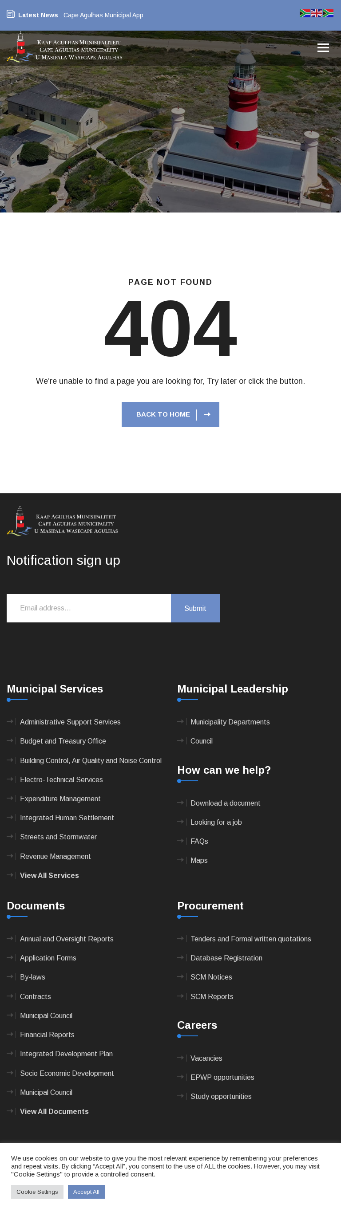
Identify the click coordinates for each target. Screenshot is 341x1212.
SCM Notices (211, 977)
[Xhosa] (328, 12)
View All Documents (54, 1111)
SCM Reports (212, 996)
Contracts (35, 996)
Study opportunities (221, 1096)
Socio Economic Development (67, 1073)
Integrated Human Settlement (67, 818)
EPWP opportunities (222, 1077)
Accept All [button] (86, 1191)
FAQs (199, 841)
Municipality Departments (230, 722)
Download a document (225, 803)
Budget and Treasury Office (63, 741)
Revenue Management (55, 856)
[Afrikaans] (305, 12)
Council (201, 741)
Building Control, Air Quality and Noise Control (91, 760)
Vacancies (206, 1058)
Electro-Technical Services (61, 779)
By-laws (32, 977)
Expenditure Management (60, 799)
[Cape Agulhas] (64, 47)
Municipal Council (46, 1015)
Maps (199, 860)
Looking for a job (216, 822)
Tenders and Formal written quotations (250, 939)
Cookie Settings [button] (37, 1191)
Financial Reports (47, 1035)
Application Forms (48, 958)
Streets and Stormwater (58, 837)
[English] (317, 12)
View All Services (49, 875)
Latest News (38, 15)
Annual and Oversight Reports (67, 939)
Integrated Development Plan (66, 1054)
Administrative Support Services (70, 722)
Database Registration (226, 958)
